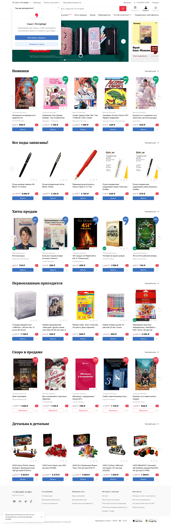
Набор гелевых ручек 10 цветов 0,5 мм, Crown (113, 326)
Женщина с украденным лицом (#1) (83, 397)
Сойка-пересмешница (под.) (115, 396)
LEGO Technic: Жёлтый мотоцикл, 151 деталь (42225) (113, 467)
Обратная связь (138, 507)
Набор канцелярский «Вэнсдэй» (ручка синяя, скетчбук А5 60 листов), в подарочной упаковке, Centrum (54, 327)
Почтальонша (18, 256)
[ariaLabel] (41, 516)
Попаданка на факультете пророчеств (24, 116)
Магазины (37, 2)
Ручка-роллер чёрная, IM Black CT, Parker (23, 185)
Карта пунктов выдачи (111, 500)
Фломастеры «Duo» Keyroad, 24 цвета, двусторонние (85, 326)
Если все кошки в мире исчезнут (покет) (52, 257)
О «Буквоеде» (47, 496)
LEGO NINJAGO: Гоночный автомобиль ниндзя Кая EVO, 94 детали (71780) (145, 467)
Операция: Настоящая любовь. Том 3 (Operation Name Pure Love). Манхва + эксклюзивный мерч (54, 116)
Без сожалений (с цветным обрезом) (54, 397)
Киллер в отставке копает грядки (144, 397)
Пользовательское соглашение (114, 503)
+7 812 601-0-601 (22, 492)
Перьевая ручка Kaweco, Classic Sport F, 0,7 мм (83, 185)
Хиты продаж (81, 15)
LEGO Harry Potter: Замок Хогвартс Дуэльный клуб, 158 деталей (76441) (23, 467)
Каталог (105, 496)
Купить (23, 129)
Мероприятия (104, 15)
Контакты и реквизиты (141, 500)
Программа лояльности (51, 500)
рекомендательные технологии (58, 522)
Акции (92, 15)
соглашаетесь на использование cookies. (18, 518)
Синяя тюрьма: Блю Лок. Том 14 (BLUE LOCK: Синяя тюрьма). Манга (85, 116)
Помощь (155, 2)
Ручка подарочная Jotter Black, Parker (53, 185)
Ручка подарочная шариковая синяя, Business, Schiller (145, 186)
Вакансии (127, 2)
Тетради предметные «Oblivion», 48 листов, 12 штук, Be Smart (23, 327)
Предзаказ (22, 410)
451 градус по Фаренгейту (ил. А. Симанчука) (84, 257)
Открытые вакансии (49, 503)
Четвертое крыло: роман (114, 256)
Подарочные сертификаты (147, 15)
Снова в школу (63, 15)
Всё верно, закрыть (37, 37)
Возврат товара (108, 511)
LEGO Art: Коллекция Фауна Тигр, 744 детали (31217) (84, 466)
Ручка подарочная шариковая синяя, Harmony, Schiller (115, 186)
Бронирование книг (79, 500)
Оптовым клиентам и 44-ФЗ (143, 503)
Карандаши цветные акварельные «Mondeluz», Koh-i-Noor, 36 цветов (144, 327)
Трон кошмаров (19, 396)
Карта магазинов (78, 496)
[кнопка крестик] (58, 7)
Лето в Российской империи (145, 256)
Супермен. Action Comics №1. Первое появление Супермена (116, 116)
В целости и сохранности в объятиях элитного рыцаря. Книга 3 (145, 116)
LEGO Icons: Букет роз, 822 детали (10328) (54, 466)
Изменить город (36, 44)
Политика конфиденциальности (114, 507)
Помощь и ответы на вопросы (143, 496)
